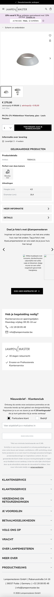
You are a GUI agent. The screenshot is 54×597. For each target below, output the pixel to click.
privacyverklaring (37, 467)
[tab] (27, 479)
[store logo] (18, 8)
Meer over (10, 558)
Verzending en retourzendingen (15, 500)
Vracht (7, 539)
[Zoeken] (46, 8)
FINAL (26, 21)
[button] (6, 91)
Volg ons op (11, 530)
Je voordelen (12, 511)
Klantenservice (14, 479)
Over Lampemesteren (18, 548)
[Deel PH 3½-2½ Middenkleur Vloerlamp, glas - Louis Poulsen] (50, 40)
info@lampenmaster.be (21, 332)
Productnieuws (14, 567)
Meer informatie (13, 208)
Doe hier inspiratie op (25, 291)
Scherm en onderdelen (15, 27)
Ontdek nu (30, 17)
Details (8, 217)
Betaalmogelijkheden (18, 520)
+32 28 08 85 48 (17, 327)
